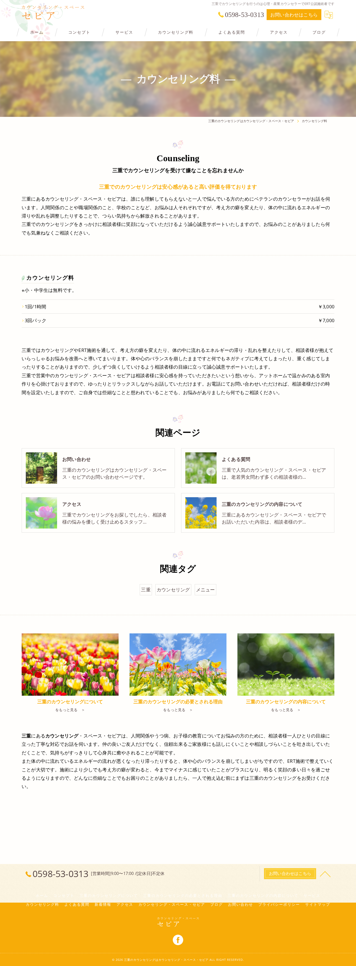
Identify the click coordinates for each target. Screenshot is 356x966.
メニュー (205, 589)
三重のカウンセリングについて (108, 895)
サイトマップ (317, 904)
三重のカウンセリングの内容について (263, 895)
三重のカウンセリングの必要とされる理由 (182, 895)
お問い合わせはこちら (294, 14)
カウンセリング (173, 589)
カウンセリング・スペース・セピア (171, 904)
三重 (145, 589)
